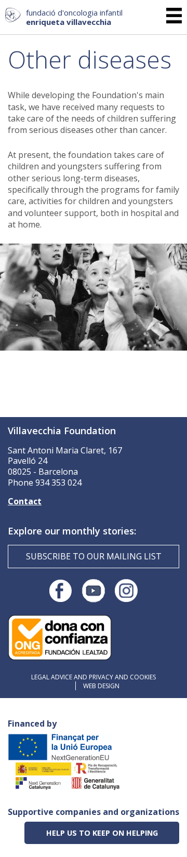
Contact (25, 501)
